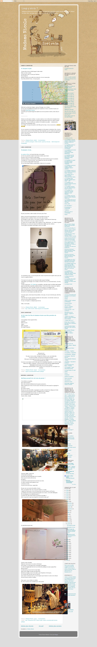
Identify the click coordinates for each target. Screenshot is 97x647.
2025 (67, 492)
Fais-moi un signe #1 (69, 94)
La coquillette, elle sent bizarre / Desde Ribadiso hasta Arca (70, 197)
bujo (26, 308)
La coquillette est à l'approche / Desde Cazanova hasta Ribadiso (69, 192)
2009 (67, 558)
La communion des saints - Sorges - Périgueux (70, 404)
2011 (67, 554)
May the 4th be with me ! (70, 111)
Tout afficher (74, 484)
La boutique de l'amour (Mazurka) (69, 581)
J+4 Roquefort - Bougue (70, 354)
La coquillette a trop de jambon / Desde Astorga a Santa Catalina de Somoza (70, 141)
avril (68, 518)
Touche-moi (67, 453)
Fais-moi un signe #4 (69, 99)
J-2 (71, 393)
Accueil (41, 626)
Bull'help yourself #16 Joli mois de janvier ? (33, 378)
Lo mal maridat (68, 457)
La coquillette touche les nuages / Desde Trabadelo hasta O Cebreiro (70, 167)
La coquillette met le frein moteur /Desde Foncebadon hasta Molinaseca (70, 151)
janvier (69, 523)
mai (68, 516)
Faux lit (66, 451)
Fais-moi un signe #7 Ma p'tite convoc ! (70, 107)
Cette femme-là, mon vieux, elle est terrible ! (70, 438)
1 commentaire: (41, 307)
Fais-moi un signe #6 (69, 105)
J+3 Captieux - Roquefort (70, 352)
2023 (67, 496)
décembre (69, 503)
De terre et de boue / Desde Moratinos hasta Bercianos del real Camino (70, 251)
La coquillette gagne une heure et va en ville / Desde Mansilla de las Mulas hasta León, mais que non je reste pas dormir (70, 266)
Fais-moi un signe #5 (69, 103)
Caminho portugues (29, 141)
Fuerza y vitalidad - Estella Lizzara (69, 307)
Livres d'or (70, 403)
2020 (67, 501)
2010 (67, 556)
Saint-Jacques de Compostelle (42, 308)
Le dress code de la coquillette (69, 277)
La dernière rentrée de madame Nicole (70, 87)
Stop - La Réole (68, 420)
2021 (67, 499)
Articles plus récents (27, 626)
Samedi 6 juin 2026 (70, 464)
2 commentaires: (42, 369)
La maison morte (68, 284)
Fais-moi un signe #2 (69, 96)
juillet (68, 512)
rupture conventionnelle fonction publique (34, 371)
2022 (67, 497)
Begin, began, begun (69, 101)
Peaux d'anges (68, 450)
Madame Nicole (69, 609)
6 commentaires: (42, 140)
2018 (67, 541)
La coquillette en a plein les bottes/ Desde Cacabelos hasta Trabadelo (70, 162)
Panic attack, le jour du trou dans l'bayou (70, 116)
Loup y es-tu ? (30, 8)
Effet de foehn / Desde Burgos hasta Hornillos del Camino (70, 225)
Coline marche (38, 141)
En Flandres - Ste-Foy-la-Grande (70, 414)
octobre (69, 506)
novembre (69, 505)
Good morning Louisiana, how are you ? (70, 113)
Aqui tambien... (68, 305)
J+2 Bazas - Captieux (69, 351)
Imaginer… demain (70, 466)
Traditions (67, 210)
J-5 (65, 393)
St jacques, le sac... (26, 150)
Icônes (66, 373)
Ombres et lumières (69, 376)
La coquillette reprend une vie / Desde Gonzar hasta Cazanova (70, 187)
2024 (67, 494)
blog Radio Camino (30, 110)
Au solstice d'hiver (25, 154)
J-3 (69, 393)
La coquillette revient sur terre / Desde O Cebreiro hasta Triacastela (70, 171)
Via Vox (66, 442)
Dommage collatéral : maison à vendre (69, 384)
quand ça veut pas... (46, 141)
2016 (67, 545)
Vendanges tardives (69, 436)
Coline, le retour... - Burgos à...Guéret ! (69, 332)
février (68, 521)
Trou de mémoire (68, 445)
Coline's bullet (39, 620)
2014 (67, 548)
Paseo (66, 214)
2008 (67, 560)
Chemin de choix (68, 381)
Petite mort (67, 440)
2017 (67, 543)
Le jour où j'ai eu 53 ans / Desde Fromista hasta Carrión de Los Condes (70, 239)
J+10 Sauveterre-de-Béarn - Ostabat (69, 365)
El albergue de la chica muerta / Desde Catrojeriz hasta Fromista (70, 235)
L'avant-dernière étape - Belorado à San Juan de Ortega (70, 327)
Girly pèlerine (68, 379)
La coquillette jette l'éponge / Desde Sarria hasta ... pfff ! (70, 179)
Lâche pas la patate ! (69, 93)
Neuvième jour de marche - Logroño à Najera (69, 313)
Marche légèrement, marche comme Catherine (69, 423)
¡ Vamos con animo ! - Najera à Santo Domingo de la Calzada (70, 317)
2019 (67, 539)
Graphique (67, 374)
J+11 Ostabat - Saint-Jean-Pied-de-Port (69, 368)
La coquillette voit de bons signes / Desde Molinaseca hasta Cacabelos (69, 157)
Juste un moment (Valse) (70, 576)
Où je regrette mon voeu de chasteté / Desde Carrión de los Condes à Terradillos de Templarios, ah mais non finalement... (70, 244)
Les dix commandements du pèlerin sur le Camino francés (70, 296)
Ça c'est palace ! (68, 205)
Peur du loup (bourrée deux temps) (70, 589)
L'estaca (66, 566)
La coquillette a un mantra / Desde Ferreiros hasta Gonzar (70, 183)
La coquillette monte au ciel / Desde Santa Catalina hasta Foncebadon (70, 146)
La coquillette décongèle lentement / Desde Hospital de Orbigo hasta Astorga (70, 280)
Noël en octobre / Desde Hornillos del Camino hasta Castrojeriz (70, 231)
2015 (67, 547)
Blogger (56, 634)
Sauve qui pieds (68, 378)
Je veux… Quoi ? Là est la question (70, 468)
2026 (67, 490)
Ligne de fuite (68, 443)
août (68, 510)
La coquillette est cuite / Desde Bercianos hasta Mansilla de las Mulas (70, 260)
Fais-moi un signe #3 (69, 98)
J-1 (73, 393)
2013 (67, 550)
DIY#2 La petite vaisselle (70, 77)
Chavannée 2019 (32, 620)
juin (68, 514)
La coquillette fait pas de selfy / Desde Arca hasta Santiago (70, 201)
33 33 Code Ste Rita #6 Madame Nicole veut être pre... (71, 531)
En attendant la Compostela (68, 208)
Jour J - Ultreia (68, 395)
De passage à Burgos (69, 330)
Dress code (67, 203)
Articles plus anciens (55, 626)
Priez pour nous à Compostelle (69, 212)
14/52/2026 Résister (70, 478)
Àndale (66, 298)
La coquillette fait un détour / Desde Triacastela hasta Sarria (70, 175)
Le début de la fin (68, 138)
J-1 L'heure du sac (69, 343)
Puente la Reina (68, 303)
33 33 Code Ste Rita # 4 (70, 228)
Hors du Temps (69, 463)
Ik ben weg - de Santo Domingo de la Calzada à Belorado (70, 323)
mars (68, 520)
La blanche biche (68, 455)
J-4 (67, 393)
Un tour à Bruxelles (70, 473)
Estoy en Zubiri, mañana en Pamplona (70, 301)
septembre (69, 508)
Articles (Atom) (30, 629)
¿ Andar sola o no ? (69, 320)
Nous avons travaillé (69, 565)
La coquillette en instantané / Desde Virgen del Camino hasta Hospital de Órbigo (70, 272)
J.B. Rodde (33, 284)
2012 (67, 552)
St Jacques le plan (26, 68)
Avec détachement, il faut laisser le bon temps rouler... (70, 90)
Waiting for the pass (69, 109)
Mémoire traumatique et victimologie (69, 481)
